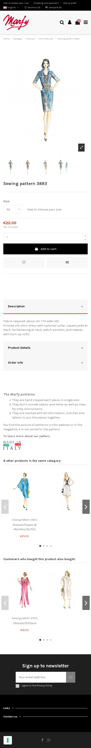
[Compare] (40, 480)
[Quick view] (40, 488)
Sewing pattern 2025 (25, 618)
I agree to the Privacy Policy (36, 685)
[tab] (45, 307)
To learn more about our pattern (26, 436)
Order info (15, 362)
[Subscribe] (70, 677)
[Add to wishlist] (24, 262)
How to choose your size (16, 3)
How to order (69, 3)
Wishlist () (34, 7)
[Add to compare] (67, 262)
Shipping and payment (46, 3)
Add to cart (49, 249)
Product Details (19, 348)
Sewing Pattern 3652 (24, 519)
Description (16, 306)
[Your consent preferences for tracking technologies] (8, 740)
